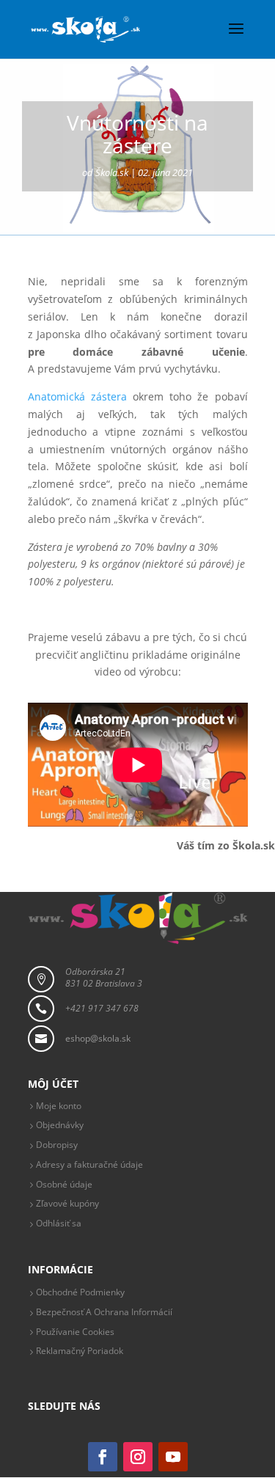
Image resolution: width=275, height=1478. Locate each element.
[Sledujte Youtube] (173, 1456)
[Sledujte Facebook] (102, 1456)
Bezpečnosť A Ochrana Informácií (104, 1312)
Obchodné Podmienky (80, 1292)
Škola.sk (111, 172)
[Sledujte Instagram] (138, 1456)
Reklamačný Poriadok (79, 1351)
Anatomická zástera (77, 396)
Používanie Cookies (75, 1331)
